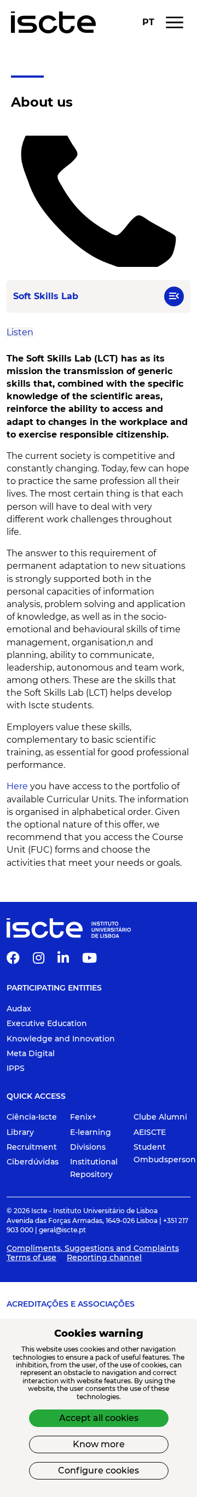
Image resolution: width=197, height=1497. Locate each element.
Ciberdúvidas (33, 1162)
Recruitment (32, 1147)
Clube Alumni (160, 1117)
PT (148, 22)
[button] (174, 296)
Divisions (88, 1147)
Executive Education (47, 1023)
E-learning (90, 1132)
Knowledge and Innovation (61, 1039)
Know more (99, 1444)
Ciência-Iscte (32, 1117)
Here (17, 786)
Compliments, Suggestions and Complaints (93, 1248)
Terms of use (31, 1257)
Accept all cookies (98, 1418)
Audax (19, 1008)
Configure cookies (98, 1470)
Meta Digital (31, 1053)
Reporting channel (104, 1257)
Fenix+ (83, 1117)
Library (20, 1132)
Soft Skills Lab (39, 62)
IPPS (16, 1068)
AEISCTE (150, 1132)
